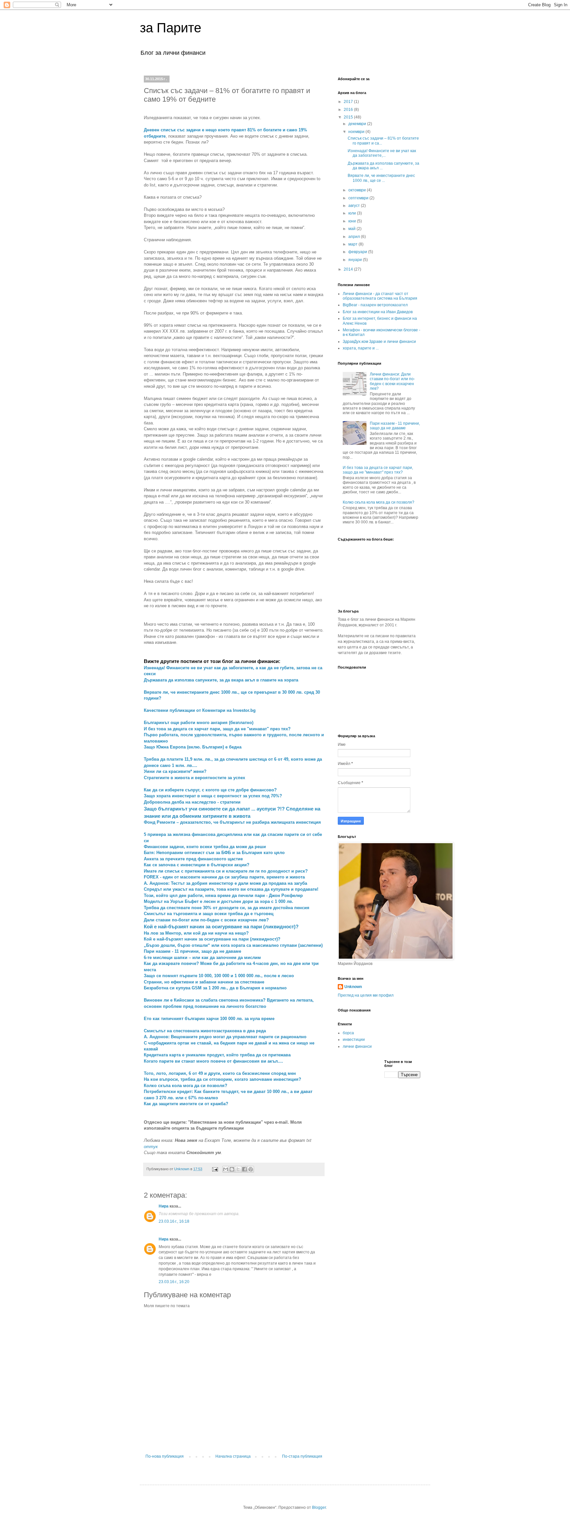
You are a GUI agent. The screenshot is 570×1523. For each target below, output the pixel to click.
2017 (349, 101)
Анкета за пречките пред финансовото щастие (193, 858)
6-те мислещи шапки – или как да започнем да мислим (202, 957)
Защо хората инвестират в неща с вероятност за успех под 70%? (213, 795)
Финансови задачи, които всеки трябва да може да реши (205, 846)
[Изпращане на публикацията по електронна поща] (214, 1169)
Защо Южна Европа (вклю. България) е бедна (192, 747)
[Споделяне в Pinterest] (250, 1169)
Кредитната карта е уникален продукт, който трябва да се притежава (217, 1054)
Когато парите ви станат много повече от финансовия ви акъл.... (213, 1061)
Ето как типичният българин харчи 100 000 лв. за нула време (209, 1018)
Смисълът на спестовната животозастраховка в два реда (205, 1030)
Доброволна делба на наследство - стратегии (192, 802)
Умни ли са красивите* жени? (175, 771)
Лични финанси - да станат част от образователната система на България (380, 296)
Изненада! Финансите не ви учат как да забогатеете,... (382, 153)
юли (352, 213)
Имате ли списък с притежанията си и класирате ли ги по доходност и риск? (226, 871)
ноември (356, 131)
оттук (151, 1146)
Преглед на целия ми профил (366, 995)
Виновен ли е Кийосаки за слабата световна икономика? (205, 1000)
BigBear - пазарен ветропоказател (375, 305)
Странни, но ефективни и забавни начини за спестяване (204, 981)
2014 (349, 269)
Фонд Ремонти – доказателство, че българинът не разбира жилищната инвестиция (232, 822)
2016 (349, 109)
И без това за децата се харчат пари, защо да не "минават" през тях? (217, 728)
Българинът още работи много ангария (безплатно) (198, 722)
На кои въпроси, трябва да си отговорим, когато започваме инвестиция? (222, 1079)
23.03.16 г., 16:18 (174, 1221)
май (352, 228)
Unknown (353, 986)
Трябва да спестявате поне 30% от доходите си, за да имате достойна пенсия (226, 907)
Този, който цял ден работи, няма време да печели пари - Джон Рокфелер (223, 895)
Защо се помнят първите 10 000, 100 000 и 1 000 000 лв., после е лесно (219, 975)
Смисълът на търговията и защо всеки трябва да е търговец (208, 913)
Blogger (319, 1507)
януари (355, 259)
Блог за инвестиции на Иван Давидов (378, 312)
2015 (349, 117)
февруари (358, 251)
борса (348, 1033)
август (354, 205)
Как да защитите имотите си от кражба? (186, 1103)
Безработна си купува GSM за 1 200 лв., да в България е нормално (215, 987)
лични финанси (357, 1046)
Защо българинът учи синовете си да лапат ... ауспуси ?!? (214, 808)
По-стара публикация (302, 1456)
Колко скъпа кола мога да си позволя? (185, 1085)
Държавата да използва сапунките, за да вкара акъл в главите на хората (221, 680)
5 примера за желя (163, 834)
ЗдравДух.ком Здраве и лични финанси (379, 341)
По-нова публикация (164, 1456)
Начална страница (233, 1456)
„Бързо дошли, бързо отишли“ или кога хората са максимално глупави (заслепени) (233, 945)
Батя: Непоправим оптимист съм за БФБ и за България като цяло (214, 852)
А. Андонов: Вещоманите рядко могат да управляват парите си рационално (225, 1036)
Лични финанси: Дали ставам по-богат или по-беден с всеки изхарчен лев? (392, 381)
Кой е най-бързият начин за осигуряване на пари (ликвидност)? (212, 939)
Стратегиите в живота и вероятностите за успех (194, 777)
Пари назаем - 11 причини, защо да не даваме (192, 951)
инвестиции (354, 1039)
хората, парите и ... (361, 348)
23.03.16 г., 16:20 (174, 1281)
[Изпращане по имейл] (225, 1169)
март (353, 244)
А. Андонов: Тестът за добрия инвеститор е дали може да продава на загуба (225, 883)
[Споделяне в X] (238, 1169)
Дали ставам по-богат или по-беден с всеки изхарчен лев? (206, 919)
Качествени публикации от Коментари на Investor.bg (200, 710)
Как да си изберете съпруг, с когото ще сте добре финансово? (210, 789)
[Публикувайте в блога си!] (232, 1169)
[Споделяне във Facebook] (244, 1169)
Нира (164, 1206)
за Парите (170, 27)
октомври (357, 190)
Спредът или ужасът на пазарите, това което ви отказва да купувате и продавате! (231, 889)
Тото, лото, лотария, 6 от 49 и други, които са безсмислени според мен (220, 1073)
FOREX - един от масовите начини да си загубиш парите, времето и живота (224, 877)
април (354, 236)
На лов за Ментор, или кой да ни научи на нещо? (196, 933)
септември (358, 198)
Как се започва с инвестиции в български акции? (196, 864)
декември (357, 123)
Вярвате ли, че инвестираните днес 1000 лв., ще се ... (381, 177)
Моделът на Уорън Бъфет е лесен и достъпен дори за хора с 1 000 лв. (218, 901)
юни (352, 221)
